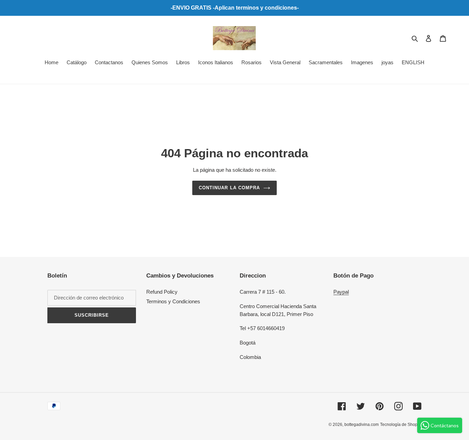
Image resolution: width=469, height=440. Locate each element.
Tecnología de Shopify (401, 424)
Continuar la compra (229, 187)
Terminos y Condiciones (173, 301)
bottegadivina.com (361, 424)
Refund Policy (162, 292)
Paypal (341, 292)
